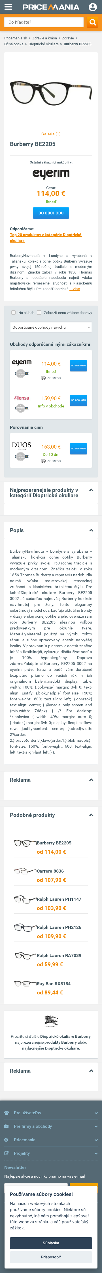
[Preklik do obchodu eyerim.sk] (22, 362)
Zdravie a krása (44, 38)
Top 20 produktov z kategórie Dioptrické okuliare (46, 237)
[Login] (93, 8)
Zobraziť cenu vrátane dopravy (68, 313)
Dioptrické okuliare (44, 44)
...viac (74, 288)
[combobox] (51, 327)
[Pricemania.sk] (51, 7)
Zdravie (68, 38)
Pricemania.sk (15, 38)
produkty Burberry (60, 1042)
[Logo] (51, 174)
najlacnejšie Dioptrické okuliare (50, 1048)
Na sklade (26, 313)
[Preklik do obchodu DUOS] (22, 445)
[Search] (92, 22)
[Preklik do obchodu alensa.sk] (22, 397)
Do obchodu (51, 213)
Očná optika (14, 44)
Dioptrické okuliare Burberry (65, 1036)
